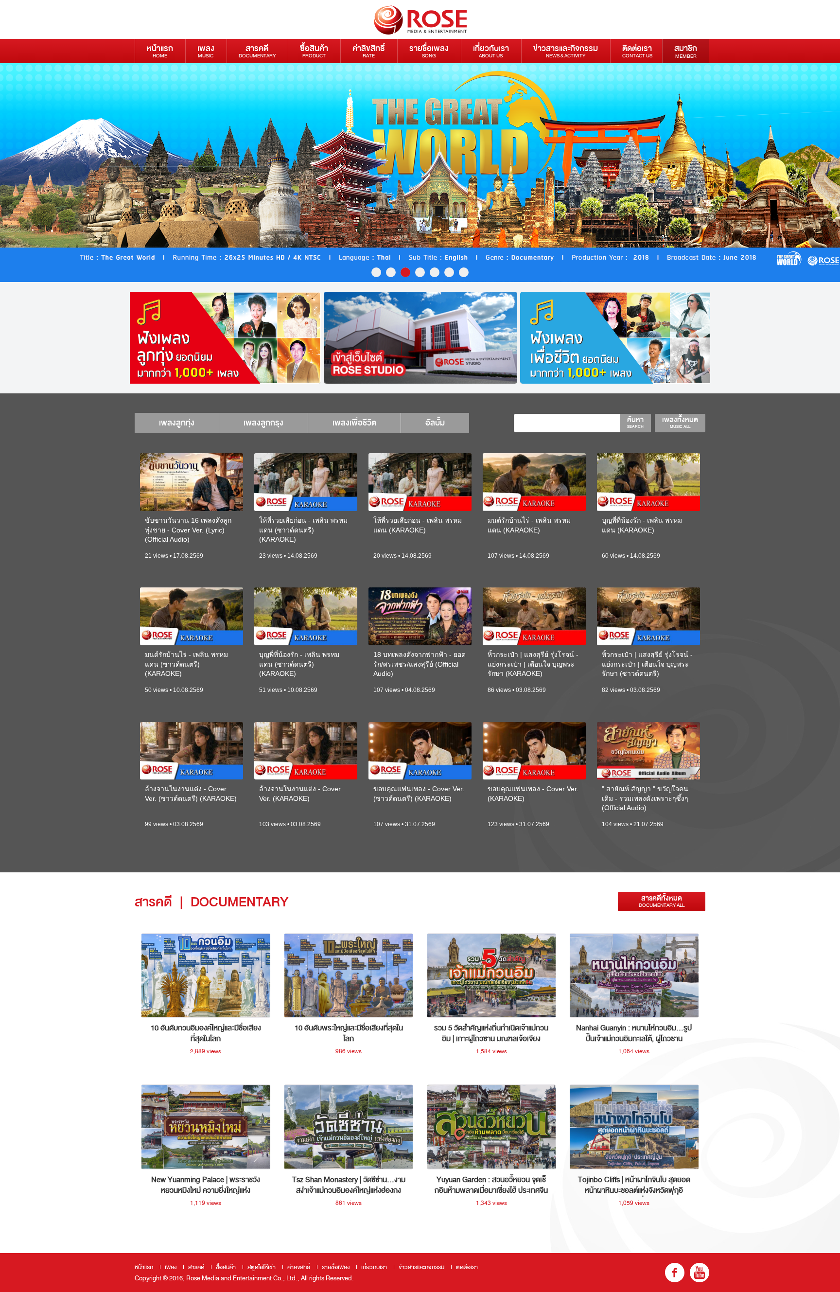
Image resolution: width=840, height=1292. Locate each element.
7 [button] (464, 272)
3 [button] (405, 272)
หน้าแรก (160, 51)
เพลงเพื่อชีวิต (354, 422)
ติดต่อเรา (637, 51)
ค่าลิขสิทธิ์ (368, 51)
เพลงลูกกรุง (263, 422)
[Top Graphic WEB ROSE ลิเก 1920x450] (420, 172)
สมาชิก (685, 51)
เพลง (205, 51)
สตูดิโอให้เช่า (261, 1267)
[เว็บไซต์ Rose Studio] (420, 338)
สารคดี (257, 51)
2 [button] (391, 272)
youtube (699, 1272)
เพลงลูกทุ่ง (176, 422)
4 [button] (420, 272)
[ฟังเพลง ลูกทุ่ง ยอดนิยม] (224, 338)
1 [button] (376, 272)
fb (674, 1272)
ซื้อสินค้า (314, 51)
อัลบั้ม (435, 422)
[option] (420, 172)
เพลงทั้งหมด (680, 422)
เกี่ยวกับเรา (491, 51)
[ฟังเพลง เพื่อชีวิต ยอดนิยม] (617, 338)
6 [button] (449, 272)
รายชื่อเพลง (429, 51)
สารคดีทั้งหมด (661, 901)
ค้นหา (635, 422)
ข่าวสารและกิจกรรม (565, 51)
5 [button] (434, 272)
